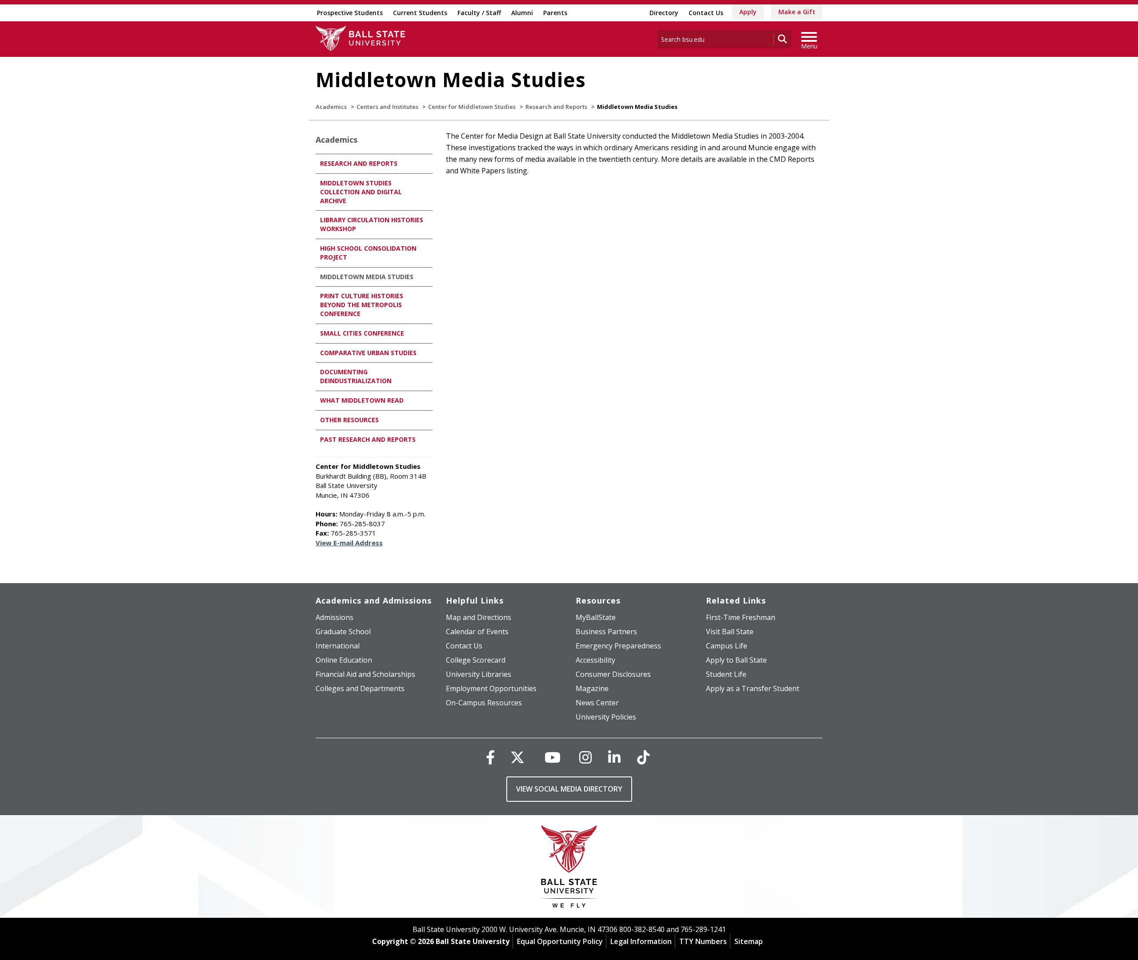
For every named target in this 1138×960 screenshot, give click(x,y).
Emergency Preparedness (618, 646)
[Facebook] (490, 757)
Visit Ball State (729, 631)
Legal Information (641, 941)
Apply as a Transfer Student (752, 688)
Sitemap (748, 941)
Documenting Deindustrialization (356, 376)
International (338, 646)
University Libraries (478, 674)
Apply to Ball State (736, 660)
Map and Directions (478, 617)
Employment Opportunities (491, 688)
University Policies (606, 717)
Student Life (726, 674)
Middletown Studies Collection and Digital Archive (361, 192)
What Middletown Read (362, 400)
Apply (748, 12)
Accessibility (595, 660)
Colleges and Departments (360, 688)
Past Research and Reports (368, 439)
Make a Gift (796, 12)
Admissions (334, 617)
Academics (331, 107)
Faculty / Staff (479, 12)
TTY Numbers (703, 941)
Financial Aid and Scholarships (365, 674)
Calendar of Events (477, 631)
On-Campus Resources (484, 703)
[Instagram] (585, 757)
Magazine (592, 688)
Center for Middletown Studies (472, 107)
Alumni (522, 12)
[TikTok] (643, 757)
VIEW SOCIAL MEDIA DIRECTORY (569, 789)
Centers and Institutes (387, 107)
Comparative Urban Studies (368, 352)
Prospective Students (350, 12)
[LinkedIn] (614, 757)
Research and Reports (556, 107)
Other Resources (349, 420)
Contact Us (706, 12)
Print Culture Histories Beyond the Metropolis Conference (361, 305)
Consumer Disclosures (613, 674)
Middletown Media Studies (366, 276)
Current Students (420, 12)
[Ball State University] (569, 868)
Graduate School (343, 631)
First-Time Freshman (740, 617)
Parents (555, 12)
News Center (597, 703)
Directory (663, 12)
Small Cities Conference (362, 333)
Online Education (344, 660)
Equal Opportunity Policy (560, 941)
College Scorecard (475, 660)
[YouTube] (553, 757)
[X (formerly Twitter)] (517, 757)
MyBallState (596, 617)
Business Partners (606, 631)
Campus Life (726, 646)
